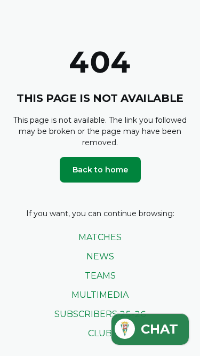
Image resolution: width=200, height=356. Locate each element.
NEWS (100, 256)
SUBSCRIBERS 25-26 (100, 314)
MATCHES (100, 237)
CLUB (100, 333)
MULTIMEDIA (100, 295)
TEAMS (100, 276)
